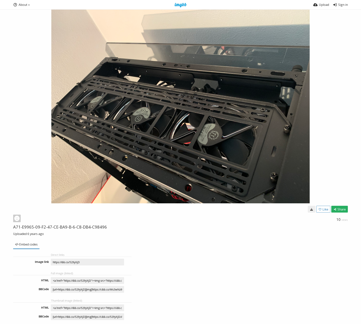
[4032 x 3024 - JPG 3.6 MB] (311, 209)
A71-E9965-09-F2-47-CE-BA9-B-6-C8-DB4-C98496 (60, 227)
